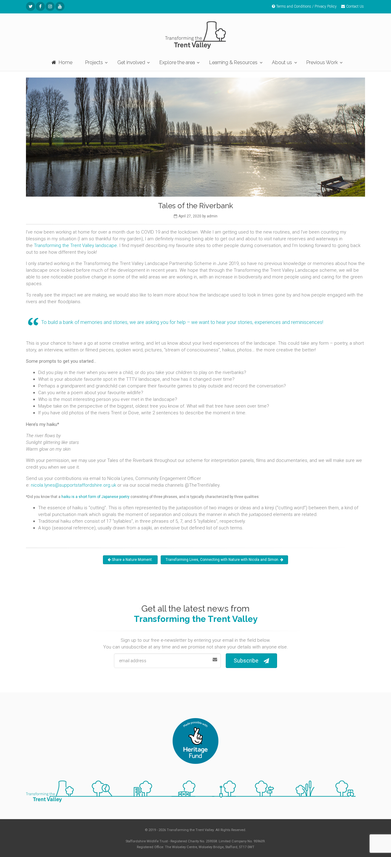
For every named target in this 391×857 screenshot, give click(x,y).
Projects (94, 62)
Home (65, 62)
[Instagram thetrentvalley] (50, 6)
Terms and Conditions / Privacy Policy (306, 6)
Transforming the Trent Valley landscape (75, 245)
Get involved (131, 62)
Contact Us (355, 6)
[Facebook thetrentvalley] (40, 6)
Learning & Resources (233, 62)
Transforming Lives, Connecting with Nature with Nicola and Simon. (223, 559)
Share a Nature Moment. (132, 559)
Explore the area (177, 62)
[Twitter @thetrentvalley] (30, 6)
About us (282, 62)
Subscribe (246, 660)
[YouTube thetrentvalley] (59, 6)
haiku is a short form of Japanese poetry (95, 497)
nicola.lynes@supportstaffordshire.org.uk (73, 485)
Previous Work (322, 62)
